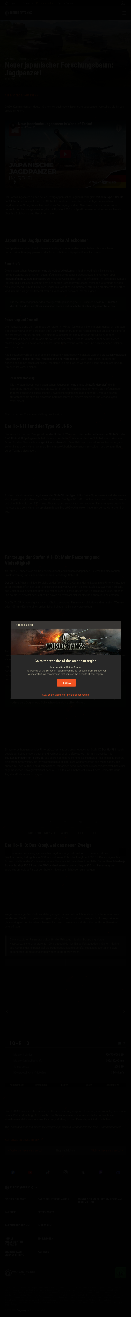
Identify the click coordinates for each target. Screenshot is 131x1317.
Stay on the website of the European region (65, 694)
